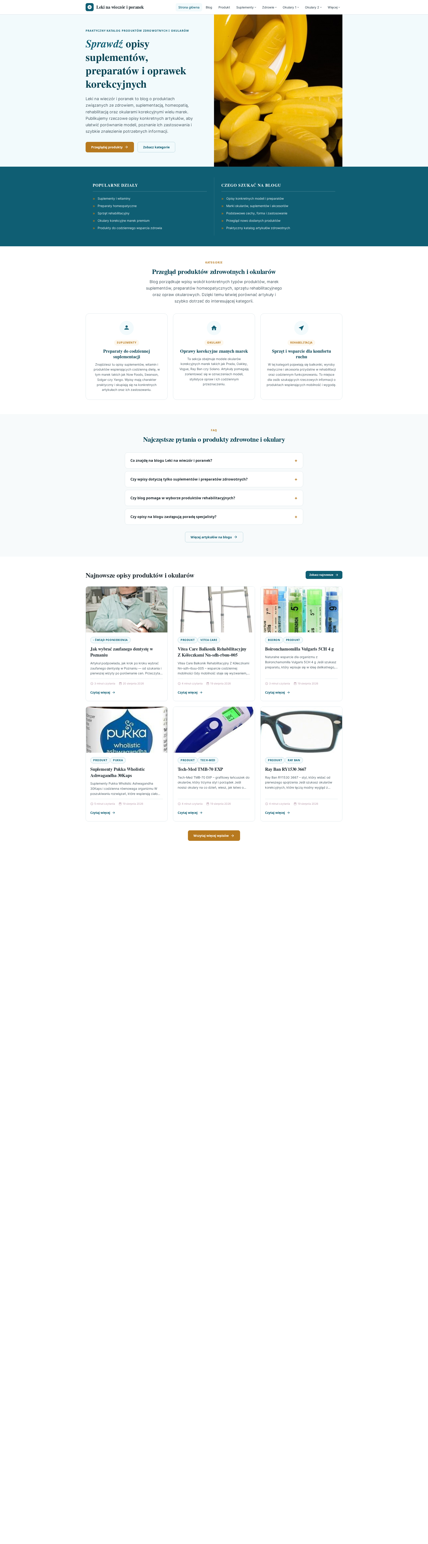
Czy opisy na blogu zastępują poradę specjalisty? (173, 516)
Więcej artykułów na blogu (211, 537)
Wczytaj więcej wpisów (211, 835)
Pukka (118, 760)
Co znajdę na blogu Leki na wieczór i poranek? (171, 460)
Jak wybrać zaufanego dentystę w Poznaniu (121, 652)
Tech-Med (207, 760)
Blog (209, 7)
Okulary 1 (289, 7)
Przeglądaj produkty (107, 147)
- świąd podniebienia (110, 640)
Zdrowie (268, 7)
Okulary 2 (312, 7)
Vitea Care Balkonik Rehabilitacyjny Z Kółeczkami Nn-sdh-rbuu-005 (212, 652)
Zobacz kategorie (156, 147)
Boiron (274, 640)
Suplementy (245, 7)
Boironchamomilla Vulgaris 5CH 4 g (299, 649)
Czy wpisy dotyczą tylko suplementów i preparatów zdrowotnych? (189, 479)
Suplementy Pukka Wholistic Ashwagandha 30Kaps (117, 772)
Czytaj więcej (100, 692)
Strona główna (189, 7)
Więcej (332, 7)
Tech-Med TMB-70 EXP (200, 769)
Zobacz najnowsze (321, 575)
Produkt (224, 7)
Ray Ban (294, 760)
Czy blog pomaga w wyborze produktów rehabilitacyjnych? (182, 497)
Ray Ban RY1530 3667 (285, 769)
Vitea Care (208, 640)
